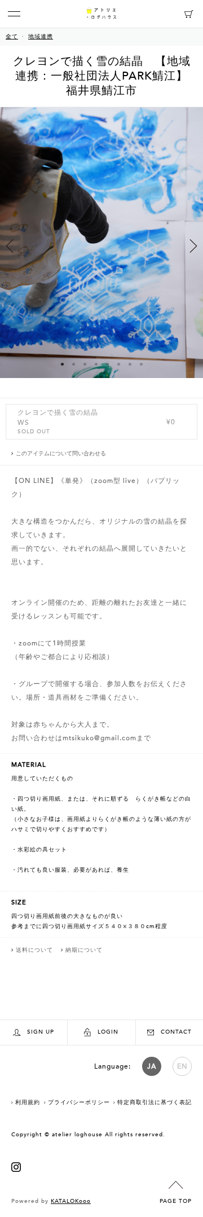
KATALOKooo (71, 1201)
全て (12, 36)
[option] (101, 252)
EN (182, 1066)
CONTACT (176, 1032)
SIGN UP (40, 1032)
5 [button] (107, 364)
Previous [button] (9, 246)
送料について (34, 950)
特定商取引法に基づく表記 (154, 1102)
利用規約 (27, 1102)
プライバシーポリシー (79, 1102)
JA (151, 1066)
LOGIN (108, 1032)
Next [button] (193, 246)
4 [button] (96, 364)
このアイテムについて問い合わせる (61, 453)
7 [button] (129, 364)
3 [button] (84, 364)
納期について (84, 950)
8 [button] (141, 364)
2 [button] (73, 364)
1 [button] (62, 364)
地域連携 (40, 36)
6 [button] (118, 364)
